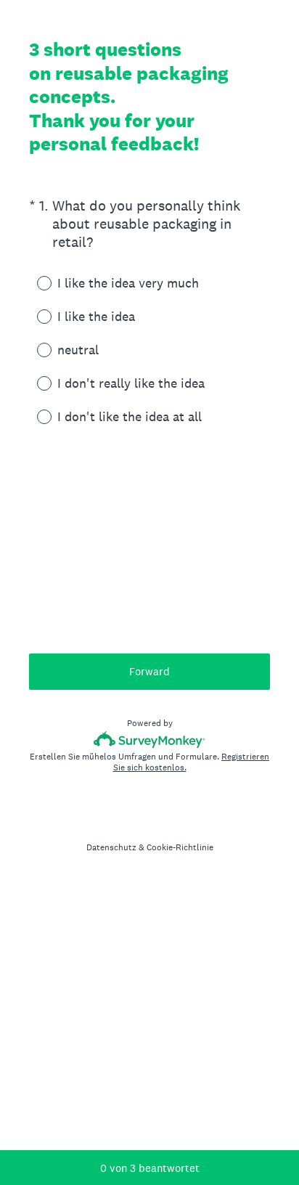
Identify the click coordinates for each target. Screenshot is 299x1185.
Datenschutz (111, 847)
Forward (149, 671)
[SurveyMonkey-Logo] (150, 739)
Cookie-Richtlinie (180, 847)
